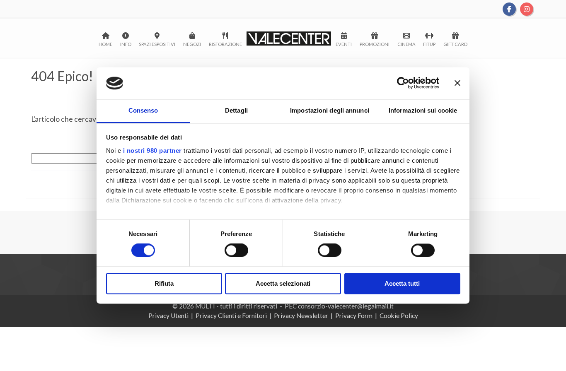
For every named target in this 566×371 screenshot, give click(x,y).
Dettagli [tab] (236, 110)
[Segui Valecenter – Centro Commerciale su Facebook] (509, 8)
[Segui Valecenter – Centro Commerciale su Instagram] (526, 8)
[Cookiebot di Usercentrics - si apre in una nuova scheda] (403, 83)
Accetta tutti (402, 283)
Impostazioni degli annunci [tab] (329, 110)
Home (105, 44)
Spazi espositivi (157, 44)
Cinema (406, 44)
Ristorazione (225, 44)
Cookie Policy (399, 315)
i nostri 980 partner (152, 150)
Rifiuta (164, 283)
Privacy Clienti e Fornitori (231, 315)
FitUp (429, 44)
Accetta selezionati (283, 283)
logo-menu (289, 38)
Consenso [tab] (143, 110)
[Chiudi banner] (457, 83)
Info (125, 44)
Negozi (192, 44)
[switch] (236, 250)
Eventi (344, 44)
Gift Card (455, 44)
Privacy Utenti (168, 315)
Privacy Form (353, 315)
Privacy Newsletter (301, 315)
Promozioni (374, 44)
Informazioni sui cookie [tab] (423, 110)
